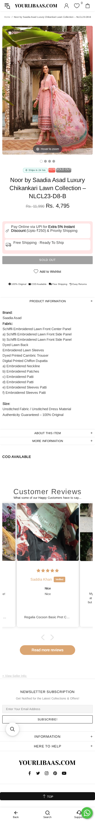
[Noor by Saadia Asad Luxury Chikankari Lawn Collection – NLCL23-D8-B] (41, 161)
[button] (44, 637)
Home (7, 17)
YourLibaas (36, 6)
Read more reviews (47, 650)
